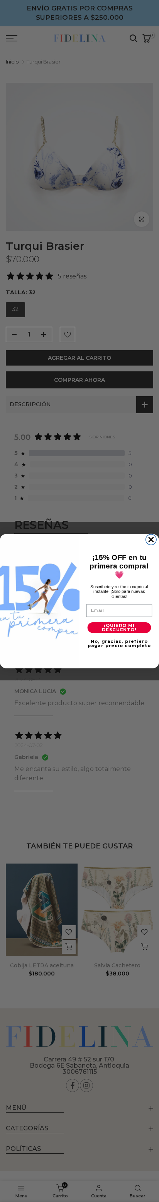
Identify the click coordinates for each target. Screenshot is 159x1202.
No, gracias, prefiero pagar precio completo (119, 643)
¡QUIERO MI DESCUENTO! (119, 627)
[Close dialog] (151, 539)
